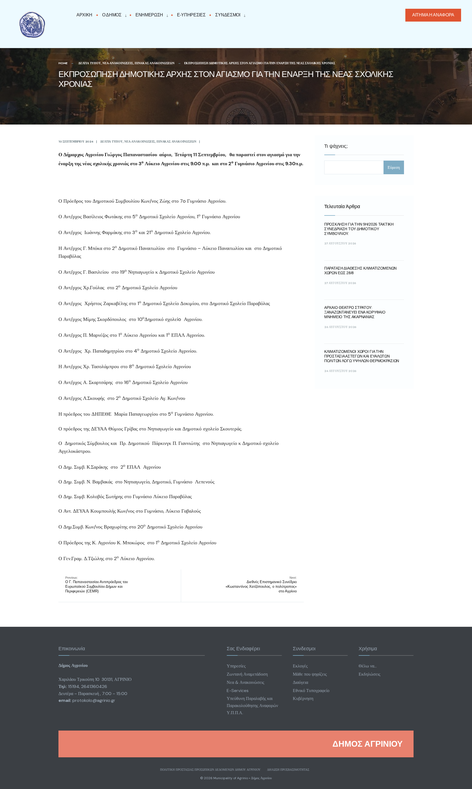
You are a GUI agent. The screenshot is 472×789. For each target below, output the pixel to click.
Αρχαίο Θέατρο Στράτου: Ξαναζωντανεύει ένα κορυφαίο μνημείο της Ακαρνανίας (354, 312)
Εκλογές (300, 666)
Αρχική (84, 15)
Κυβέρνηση (303, 698)
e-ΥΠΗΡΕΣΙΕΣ (191, 15)
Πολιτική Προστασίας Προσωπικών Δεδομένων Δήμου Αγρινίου (210, 770)
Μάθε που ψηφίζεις (310, 674)
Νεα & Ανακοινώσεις (245, 682)
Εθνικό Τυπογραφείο (311, 690)
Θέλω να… (368, 666)
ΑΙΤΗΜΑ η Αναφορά (433, 15)
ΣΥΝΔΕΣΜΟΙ (227, 15)
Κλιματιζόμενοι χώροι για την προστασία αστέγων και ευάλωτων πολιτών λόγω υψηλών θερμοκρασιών (361, 356)
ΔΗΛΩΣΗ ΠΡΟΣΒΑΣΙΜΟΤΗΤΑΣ (288, 770)
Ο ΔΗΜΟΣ (112, 15)
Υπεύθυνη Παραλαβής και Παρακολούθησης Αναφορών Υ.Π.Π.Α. (252, 706)
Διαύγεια (300, 682)
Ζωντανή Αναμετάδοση (247, 674)
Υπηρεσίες (236, 666)
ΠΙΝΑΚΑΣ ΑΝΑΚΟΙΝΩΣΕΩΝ (155, 63)
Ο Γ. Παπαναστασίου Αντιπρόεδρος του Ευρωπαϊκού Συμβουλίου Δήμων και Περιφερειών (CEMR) (96, 584)
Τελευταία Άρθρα (342, 206)
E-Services (238, 690)
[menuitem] (113, 15)
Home (62, 63)
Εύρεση (394, 167)
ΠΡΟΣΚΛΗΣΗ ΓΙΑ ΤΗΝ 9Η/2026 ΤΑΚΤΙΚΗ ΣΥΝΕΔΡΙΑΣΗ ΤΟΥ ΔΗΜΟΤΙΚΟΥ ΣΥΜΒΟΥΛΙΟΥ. (359, 229)
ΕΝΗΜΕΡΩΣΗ (149, 15)
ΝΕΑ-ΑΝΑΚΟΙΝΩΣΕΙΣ (117, 63)
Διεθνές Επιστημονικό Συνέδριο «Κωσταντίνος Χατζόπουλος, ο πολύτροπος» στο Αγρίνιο (261, 584)
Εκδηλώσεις (369, 674)
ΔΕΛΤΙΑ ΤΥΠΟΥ (89, 63)
